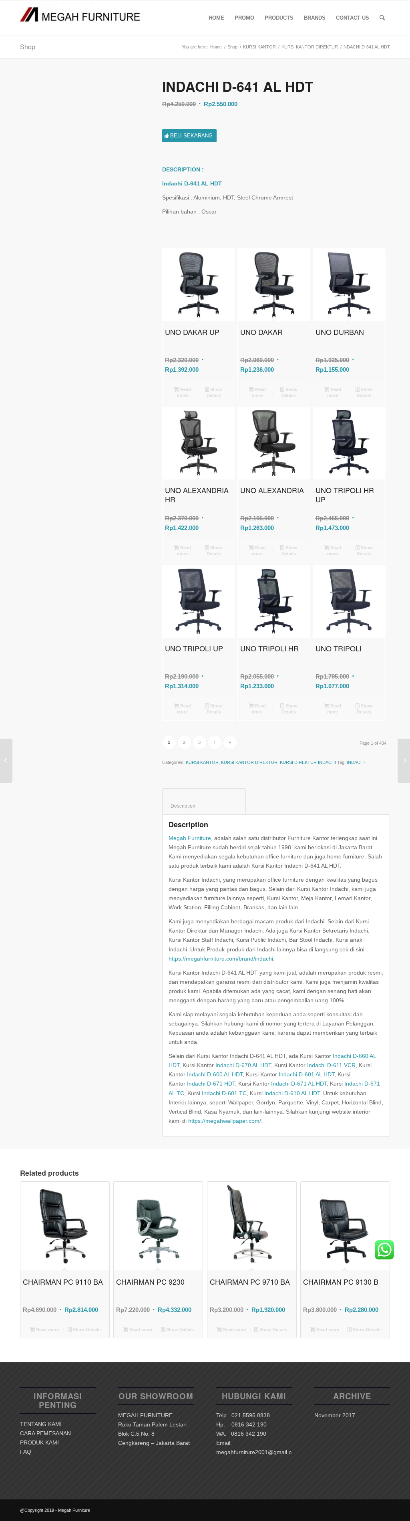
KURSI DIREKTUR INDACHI (308, 762)
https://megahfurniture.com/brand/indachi (221, 958)
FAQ (25, 1451)
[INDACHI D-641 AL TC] (404, 761)
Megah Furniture (190, 838)
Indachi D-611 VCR (331, 1065)
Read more (184, 392)
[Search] (382, 18)
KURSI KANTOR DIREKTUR (309, 46)
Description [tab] (204, 806)
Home (216, 46)
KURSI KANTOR (259, 46)
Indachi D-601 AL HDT (306, 1074)
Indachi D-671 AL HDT (299, 1083)
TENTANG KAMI (41, 1424)
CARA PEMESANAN (45, 1433)
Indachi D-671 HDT (211, 1083)
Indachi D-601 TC (224, 1093)
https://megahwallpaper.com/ (224, 1121)
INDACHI (356, 762)
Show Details (215, 392)
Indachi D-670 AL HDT (243, 1065)
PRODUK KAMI (39, 1442)
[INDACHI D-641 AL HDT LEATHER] (6, 761)
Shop (27, 46)
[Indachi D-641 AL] (81, 140)
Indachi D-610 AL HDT (292, 1093)
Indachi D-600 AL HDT (215, 1074)
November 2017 (334, 1415)
